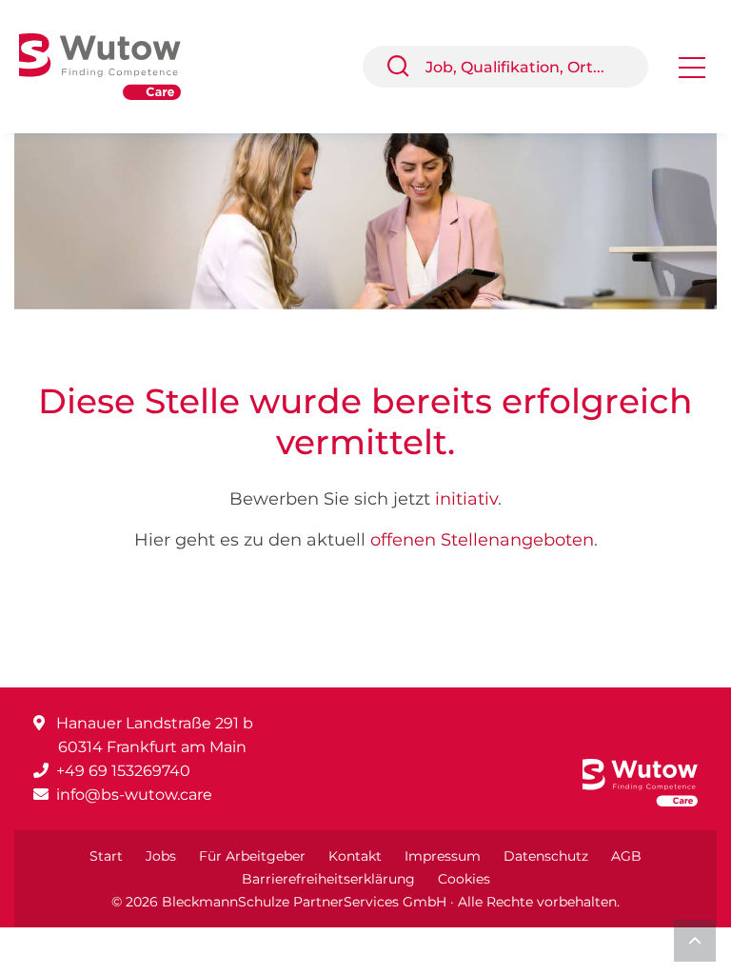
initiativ (466, 498)
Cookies (464, 878)
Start (106, 856)
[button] (405, 67)
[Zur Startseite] (114, 65)
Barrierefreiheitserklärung (328, 878)
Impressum (443, 856)
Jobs (161, 856)
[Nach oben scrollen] (695, 941)
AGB (626, 856)
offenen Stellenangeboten (482, 539)
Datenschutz (546, 856)
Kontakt (355, 856)
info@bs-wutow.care (134, 795)
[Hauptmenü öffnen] (692, 74)
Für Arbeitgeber (252, 856)
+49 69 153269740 (123, 771)
